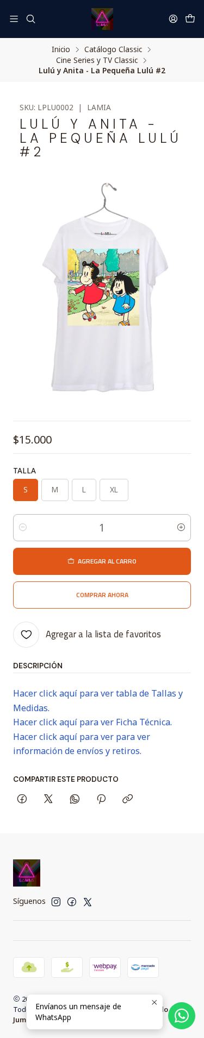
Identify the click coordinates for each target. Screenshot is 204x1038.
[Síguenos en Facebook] (71, 901)
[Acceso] (173, 18)
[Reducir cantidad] (23, 528)
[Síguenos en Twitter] (87, 901)
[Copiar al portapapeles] (128, 799)
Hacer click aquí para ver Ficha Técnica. (92, 722)
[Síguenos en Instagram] (56, 901)
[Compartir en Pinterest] (101, 799)
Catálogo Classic (113, 49)
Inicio (61, 49)
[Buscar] (30, 18)
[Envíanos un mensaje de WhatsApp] (181, 1015)
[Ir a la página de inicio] (102, 19)
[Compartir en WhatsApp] (75, 799)
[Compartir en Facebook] (22, 799)
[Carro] (190, 19)
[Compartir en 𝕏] (48, 799)
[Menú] (14, 18)
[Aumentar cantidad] (181, 528)
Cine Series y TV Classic (97, 60)
